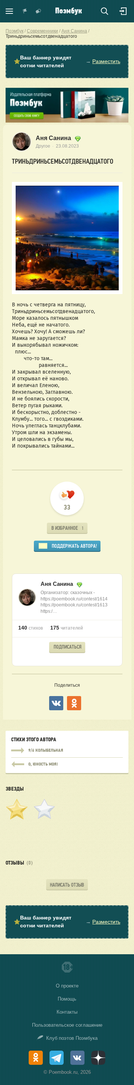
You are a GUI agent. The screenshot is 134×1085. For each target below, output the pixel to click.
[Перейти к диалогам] (38, 11)
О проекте (67, 986)
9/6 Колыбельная (67, 751)
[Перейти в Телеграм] (57, 1058)
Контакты (67, 1012)
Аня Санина (54, 138)
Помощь (67, 999)
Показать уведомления (24, 11)
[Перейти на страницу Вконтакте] (77, 1058)
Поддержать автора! (74, 546)
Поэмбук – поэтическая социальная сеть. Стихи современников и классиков (68, 11)
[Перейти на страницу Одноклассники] (36, 1058)
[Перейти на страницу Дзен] (98, 1058)
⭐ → (67, 61)
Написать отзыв (67, 885)
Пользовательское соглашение (67, 1025)
